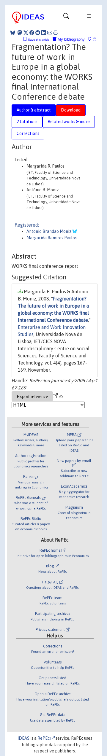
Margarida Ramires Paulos (51, 237)
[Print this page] (55, 32)
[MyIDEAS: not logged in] (91, 39)
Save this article (39, 39)
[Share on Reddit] (37, 32)
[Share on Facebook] (31, 32)
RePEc (44, 738)
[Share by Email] (49, 32)
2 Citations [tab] (27, 121)
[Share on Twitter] (25, 32)
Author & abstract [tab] (34, 110)
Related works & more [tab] (69, 121)
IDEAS (23, 738)
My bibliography (70, 39)
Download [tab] (71, 110)
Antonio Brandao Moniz (49, 231)
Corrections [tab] (28, 133)
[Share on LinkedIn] (43, 32)
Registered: (27, 224)
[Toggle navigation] (66, 17)
